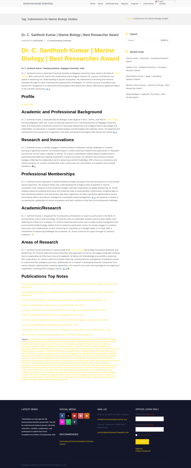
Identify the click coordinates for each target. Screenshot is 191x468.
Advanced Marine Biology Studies (43, 339)
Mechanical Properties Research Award (65, 372)
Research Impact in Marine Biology (71, 374)
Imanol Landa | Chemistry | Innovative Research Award (147, 60)
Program (134, 3)
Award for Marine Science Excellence (94, 344)
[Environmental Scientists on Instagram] (62, 422)
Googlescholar (27, 104)
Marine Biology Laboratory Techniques (85, 355)
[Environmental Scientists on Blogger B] (87, 416)
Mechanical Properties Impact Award (85, 370)
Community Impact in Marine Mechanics (39, 346)
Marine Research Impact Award (80, 363)
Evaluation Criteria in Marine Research (87, 348)
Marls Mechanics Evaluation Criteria (53, 367)
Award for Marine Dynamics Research (84, 341)
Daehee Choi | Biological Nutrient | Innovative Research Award (146, 69)
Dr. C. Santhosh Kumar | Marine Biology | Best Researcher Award (69, 35)
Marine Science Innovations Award (57, 365)
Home (92, 3)
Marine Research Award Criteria (52, 363)
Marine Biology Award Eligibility (89, 353)
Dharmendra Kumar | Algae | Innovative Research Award (144, 78)
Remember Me (144, 435)
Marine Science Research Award (87, 365)
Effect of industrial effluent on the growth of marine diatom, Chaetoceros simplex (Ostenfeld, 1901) (64, 300)
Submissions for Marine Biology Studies (80, 377)
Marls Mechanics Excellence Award (85, 367)
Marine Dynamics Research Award (53, 360)
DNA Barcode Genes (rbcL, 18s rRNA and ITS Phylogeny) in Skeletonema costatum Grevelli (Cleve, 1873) (66, 329)
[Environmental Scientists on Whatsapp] (68, 422)
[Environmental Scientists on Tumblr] (74, 422)
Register (124, 3)
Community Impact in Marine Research (75, 346)
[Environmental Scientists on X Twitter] (68, 416)
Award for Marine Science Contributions (59, 344)
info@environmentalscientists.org (112, 419)
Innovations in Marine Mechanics (50, 351)
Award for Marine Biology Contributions (76, 339)
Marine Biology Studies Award (51, 358)
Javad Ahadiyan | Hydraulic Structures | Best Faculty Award (145, 95)
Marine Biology (112, 119)
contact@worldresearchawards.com (113, 432)
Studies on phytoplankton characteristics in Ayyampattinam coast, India (52, 305)
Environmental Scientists (38, 3)
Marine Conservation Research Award (81, 358)
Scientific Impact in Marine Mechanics (45, 377)
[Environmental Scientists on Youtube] (74, 416)
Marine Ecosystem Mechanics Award (85, 360)
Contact (162, 3)
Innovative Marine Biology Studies (80, 351)
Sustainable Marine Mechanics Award (51, 379)
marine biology (76, 250)
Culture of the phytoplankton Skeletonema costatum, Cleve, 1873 (49, 325)
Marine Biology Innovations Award (53, 355)
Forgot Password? (143, 451)
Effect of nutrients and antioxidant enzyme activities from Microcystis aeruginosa (56, 334)
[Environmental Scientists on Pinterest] (80, 416)
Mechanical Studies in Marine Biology (99, 372)
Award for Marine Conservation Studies (49, 341)
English (160, 1)
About (100, 3)
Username (145, 414)
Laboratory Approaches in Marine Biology (56, 353)
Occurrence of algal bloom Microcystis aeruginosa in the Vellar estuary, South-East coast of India (63, 310)
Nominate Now (112, 3)
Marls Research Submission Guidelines (51, 370)
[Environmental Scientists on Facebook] (62, 416)
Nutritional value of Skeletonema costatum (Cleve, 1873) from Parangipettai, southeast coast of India (64, 320)
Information (149, 3)
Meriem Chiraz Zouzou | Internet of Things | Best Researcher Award (147, 86)
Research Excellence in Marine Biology (38, 374)
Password (145, 424)
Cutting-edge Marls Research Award (53, 348)
